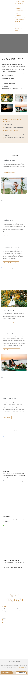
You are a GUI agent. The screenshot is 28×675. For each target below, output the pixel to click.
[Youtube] (5, 606)
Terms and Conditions (19, 613)
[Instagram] (4, 606)
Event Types (18, 6)
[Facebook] (2, 606)
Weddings (18, 8)
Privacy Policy (17, 615)
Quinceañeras (19, 10)
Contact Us (18, 15)
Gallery (17, 13)
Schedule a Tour (19, 12)
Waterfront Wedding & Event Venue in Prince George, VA (19, 3)
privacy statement (21, 667)
